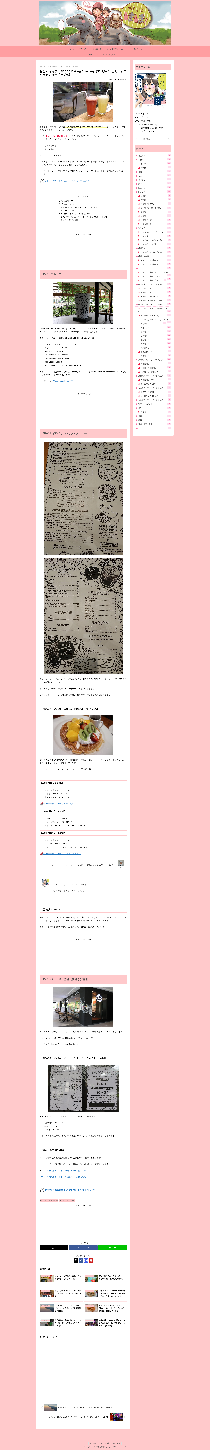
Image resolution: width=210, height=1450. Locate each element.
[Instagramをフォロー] (86, 1260)
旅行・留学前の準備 (71, 220)
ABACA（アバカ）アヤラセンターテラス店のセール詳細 (85, 217)
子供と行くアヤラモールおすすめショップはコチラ (67, 181)
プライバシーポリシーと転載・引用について (105, 1443)
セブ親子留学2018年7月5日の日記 (58, 804)
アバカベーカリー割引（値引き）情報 (75, 214)
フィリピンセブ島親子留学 (50, 1200)
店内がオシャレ (69, 211)
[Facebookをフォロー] (81, 1260)
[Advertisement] (83, 251)
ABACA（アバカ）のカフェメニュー (75, 204)
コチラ (159, 131)
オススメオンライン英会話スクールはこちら (63, 1170)
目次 (80, 196)
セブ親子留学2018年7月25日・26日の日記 (61, 854)
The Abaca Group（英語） (65, 381)
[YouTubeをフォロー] (91, 1260)
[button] (169, 139)
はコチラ (70, 1190)
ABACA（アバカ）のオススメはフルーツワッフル (82, 207)
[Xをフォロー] (76, 1260)
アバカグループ (67, 201)
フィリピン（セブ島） (67, 1200)
